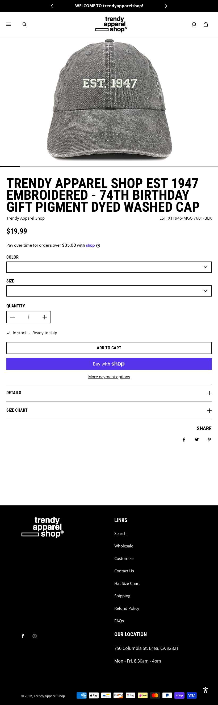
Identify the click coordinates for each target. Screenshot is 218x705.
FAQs (119, 621)
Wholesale (123, 546)
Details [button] (13, 392)
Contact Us (124, 571)
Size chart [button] (17, 410)
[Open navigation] (12, 24)
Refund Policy (126, 608)
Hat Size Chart (127, 583)
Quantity (15, 305)
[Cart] (206, 24)
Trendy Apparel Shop (49, 696)
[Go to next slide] (166, 6)
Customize (123, 558)
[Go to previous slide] (52, 6)
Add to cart (109, 347)
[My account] (194, 24)
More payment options (109, 377)
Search (120, 533)
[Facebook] (23, 636)
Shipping (122, 596)
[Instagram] (34, 636)
